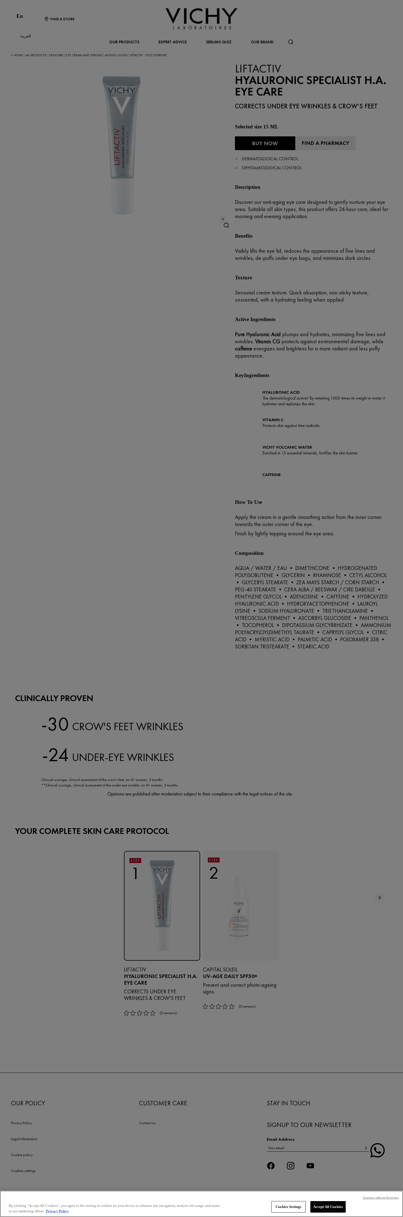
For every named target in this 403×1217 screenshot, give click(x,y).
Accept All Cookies (328, 1207)
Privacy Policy (57, 1211)
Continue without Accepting (381, 1197)
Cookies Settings (288, 1207)
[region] (201, 1204)
